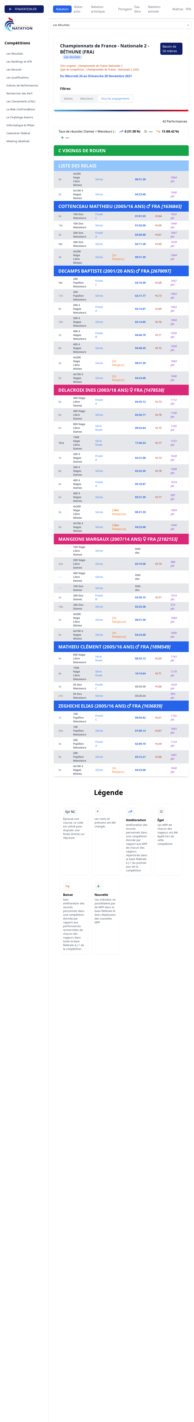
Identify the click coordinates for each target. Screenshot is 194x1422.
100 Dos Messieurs (79, 216)
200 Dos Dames (78, 597)
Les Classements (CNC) (20, 101)
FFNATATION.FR (26, 9)
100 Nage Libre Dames (79, 550)
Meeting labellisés (18, 141)
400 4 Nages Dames (77, 484)
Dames (68, 98)
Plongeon (125, 9)
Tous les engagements (115, 98)
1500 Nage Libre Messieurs (79, 673)
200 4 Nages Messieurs (79, 308)
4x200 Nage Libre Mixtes (77, 179)
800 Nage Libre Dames (79, 427)
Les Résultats (14, 53)
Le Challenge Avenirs (19, 117)
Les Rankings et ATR (19, 61)
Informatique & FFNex (20, 125)
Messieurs (86, 98)
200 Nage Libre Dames (79, 563)
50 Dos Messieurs (79, 686)
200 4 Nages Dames (77, 457)
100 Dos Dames (78, 588)
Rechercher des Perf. (19, 93)
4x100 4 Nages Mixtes (78, 194)
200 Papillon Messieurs (79, 282)
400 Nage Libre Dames (79, 401)
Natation (62, 9)
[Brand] (24, 24)
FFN (188, 9)
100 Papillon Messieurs (79, 717)
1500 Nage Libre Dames (77, 442)
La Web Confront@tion (20, 109)
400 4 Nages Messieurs (79, 335)
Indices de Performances (22, 85)
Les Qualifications (17, 77)
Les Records (14, 69)
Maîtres (177, 9)
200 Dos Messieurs (79, 234)
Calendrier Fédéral (18, 133)
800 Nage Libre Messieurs (79, 658)
